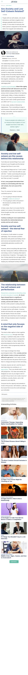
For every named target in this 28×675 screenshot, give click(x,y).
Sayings (3, 439)
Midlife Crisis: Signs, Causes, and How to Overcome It (14, 557)
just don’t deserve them (18, 101)
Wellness (3, 5)
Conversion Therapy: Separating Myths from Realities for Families (12, 423)
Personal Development (7, 554)
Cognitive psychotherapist (8, 86)
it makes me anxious (13, 198)
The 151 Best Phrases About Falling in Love (13, 442)
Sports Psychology (6, 516)
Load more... (14, 561)
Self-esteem (8, 5)
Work (2, 535)
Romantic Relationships (7, 478)
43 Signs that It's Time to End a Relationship (11, 499)
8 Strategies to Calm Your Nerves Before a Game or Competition (12, 518)
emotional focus (8, 334)
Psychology (4, 420)
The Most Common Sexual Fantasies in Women (14, 461)
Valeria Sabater (16, 53)
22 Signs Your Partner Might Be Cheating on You (11, 480)
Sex (2, 458)
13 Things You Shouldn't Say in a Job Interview (13, 537)
